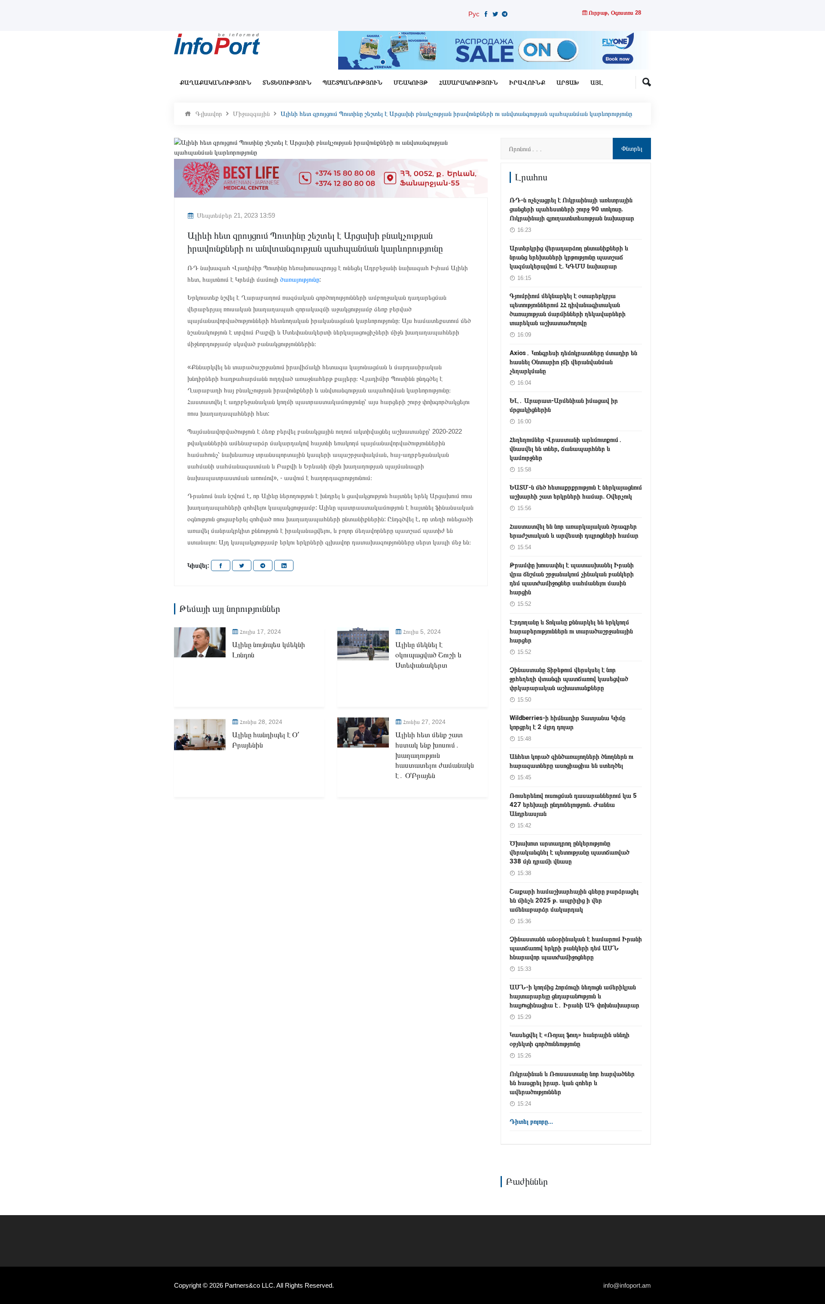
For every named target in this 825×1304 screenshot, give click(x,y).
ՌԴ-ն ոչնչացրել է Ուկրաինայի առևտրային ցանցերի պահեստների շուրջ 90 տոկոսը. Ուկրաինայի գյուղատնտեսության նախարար (572, 209)
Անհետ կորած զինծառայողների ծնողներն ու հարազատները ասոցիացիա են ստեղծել (571, 761)
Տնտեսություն (287, 82)
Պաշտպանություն (352, 82)
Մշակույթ (411, 82)
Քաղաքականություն (215, 82)
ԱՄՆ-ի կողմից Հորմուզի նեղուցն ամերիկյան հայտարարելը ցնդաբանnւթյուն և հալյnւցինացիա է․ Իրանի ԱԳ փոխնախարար (574, 996)
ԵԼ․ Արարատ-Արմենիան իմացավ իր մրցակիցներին (564, 405)
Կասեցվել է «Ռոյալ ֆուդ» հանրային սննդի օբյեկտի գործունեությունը (569, 1039)
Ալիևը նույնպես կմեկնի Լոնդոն (268, 649)
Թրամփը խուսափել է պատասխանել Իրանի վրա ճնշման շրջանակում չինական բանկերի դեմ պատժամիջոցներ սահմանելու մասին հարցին (572, 578)
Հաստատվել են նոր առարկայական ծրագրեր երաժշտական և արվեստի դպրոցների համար (574, 531)
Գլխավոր (209, 113)
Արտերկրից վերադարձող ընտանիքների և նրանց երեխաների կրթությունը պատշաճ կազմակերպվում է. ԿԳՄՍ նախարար (569, 257)
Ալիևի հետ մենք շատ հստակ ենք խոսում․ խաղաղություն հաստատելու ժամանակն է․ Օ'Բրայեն (434, 755)
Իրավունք (527, 82)
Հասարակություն (468, 82)
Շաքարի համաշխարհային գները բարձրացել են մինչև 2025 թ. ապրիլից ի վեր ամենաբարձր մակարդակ (574, 900)
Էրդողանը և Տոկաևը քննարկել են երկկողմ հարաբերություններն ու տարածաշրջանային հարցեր (571, 631)
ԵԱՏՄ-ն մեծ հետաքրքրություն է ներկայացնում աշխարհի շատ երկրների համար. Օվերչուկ (576, 492)
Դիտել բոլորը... (531, 1121)
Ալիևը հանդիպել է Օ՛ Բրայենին (265, 740)
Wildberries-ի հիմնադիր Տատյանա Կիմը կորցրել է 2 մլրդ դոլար (567, 722)
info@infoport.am (627, 1285)
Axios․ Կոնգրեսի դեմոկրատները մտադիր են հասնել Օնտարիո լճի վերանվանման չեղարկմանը (573, 362)
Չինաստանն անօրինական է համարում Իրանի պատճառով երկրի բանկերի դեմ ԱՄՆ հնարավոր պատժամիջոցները (576, 948)
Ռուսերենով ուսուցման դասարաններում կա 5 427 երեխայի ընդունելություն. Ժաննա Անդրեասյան (573, 804)
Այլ (596, 82)
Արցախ (567, 82)
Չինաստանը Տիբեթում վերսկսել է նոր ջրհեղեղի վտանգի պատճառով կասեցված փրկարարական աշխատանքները (569, 679)
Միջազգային (251, 113)
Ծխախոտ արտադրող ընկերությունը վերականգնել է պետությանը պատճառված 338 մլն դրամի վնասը (569, 852)
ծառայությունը (299, 279)
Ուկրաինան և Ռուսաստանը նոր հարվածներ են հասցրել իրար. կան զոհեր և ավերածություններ (572, 1083)
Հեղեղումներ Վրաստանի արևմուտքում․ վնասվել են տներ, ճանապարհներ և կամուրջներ (566, 448)
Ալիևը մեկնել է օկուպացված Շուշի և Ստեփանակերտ (428, 655)
